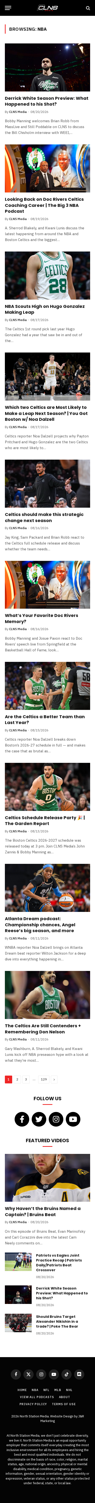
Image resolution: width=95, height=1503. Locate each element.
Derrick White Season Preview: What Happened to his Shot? (46, 101)
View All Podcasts (37, 1397)
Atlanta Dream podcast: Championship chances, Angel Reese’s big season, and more (40, 925)
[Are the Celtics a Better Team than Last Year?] (47, 686)
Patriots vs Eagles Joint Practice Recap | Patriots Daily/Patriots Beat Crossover (59, 1262)
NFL (46, 1390)
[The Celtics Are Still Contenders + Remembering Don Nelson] (47, 995)
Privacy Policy (33, 1404)
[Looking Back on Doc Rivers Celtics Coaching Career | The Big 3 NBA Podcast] (47, 168)
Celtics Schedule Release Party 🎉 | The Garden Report (45, 821)
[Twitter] (39, 1119)
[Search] (87, 7)
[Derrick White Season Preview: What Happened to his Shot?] (47, 67)
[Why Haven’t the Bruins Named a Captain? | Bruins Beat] (47, 1178)
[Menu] (8, 7)
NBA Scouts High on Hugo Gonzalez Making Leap (45, 309)
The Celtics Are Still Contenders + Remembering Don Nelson (43, 1029)
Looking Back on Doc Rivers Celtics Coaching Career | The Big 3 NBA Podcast (44, 205)
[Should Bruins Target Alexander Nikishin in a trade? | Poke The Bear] (18, 1323)
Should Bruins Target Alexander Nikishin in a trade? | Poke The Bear (57, 1321)
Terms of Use (64, 1404)
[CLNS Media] (47, 8)
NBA (35, 1390)
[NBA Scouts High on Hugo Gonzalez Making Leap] (47, 276)
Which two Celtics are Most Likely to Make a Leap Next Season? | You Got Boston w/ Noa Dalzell (46, 413)
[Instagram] (56, 1119)
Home (22, 1390)
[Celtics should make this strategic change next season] (47, 484)
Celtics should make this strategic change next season (44, 517)
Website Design (62, 1416)
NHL (69, 1390)
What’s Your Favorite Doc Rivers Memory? (41, 618)
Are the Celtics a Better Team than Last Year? (45, 720)
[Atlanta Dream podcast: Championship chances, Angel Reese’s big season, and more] (47, 888)
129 (44, 1079)
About (64, 1397)
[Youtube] (73, 1119)
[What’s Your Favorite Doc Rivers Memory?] (47, 585)
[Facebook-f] (22, 1119)
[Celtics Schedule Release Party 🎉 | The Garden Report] (47, 787)
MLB (57, 1390)
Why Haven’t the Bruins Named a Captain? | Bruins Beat (43, 1211)
